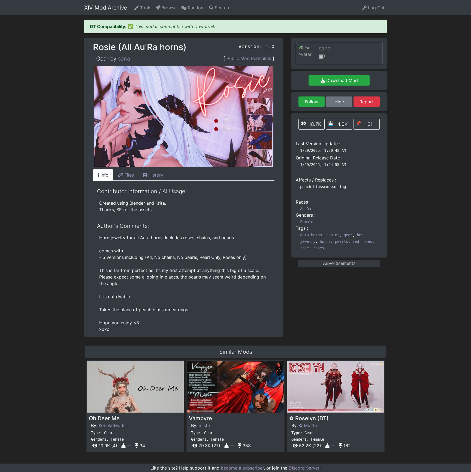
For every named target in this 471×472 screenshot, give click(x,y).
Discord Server (304, 468)
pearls (341, 241)
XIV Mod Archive (105, 7)
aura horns (311, 235)
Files (128, 175)
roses (318, 248)
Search (221, 7)
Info (103, 175)
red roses (362, 241)
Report (367, 101)
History (155, 175)
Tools (145, 7)
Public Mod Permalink (249, 58)
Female (306, 222)
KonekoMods (112, 425)
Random (195, 7)
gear (348, 235)
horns (325, 241)
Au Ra (305, 209)
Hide (339, 101)
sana (124, 58)
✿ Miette (308, 425)
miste (204, 425)
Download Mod (341, 80)
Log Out (376, 7)
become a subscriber (242, 468)
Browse (168, 7)
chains (332, 235)
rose (304, 248)
